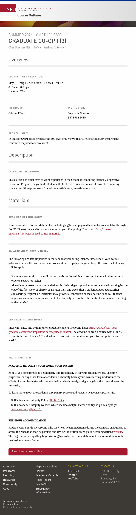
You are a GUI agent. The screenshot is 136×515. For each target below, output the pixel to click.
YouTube (73, 478)
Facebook (74, 471)
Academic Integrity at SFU (26, 409)
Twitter (72, 475)
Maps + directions (46, 466)
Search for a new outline (27, 451)
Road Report (43, 480)
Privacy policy (10, 504)
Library (39, 471)
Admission (9, 466)
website (118, 431)
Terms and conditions (15, 501)
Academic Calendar (47, 475)
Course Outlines (29, 15)
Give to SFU (42, 484)
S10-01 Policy (57, 400)
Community (10, 484)
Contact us (107, 466)
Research (9, 480)
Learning (8, 475)
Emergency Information (42, 490)
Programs (9, 471)
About (6, 488)
